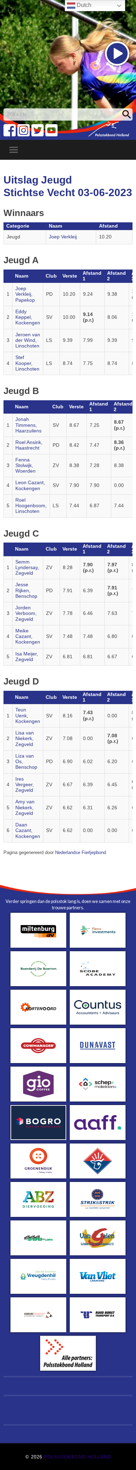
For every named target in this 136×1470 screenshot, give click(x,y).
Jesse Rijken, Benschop (26, 590)
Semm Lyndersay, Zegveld (27, 567)
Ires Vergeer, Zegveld (24, 784)
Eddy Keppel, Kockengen (27, 317)
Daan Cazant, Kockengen (27, 830)
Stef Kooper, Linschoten (27, 363)
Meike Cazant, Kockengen (27, 636)
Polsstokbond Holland (77, 1457)
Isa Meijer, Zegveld (26, 656)
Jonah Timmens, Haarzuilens (28, 425)
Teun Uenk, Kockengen (27, 715)
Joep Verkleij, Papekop (25, 294)
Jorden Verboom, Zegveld (26, 613)
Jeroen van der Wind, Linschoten (27, 340)
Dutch (83, 5)
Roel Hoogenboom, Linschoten (31, 505)
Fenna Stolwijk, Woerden (25, 465)
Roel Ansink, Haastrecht (29, 445)
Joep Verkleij (63, 236)
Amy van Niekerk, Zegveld (25, 807)
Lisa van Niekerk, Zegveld (24, 738)
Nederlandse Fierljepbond (80, 852)
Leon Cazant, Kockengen (30, 485)
